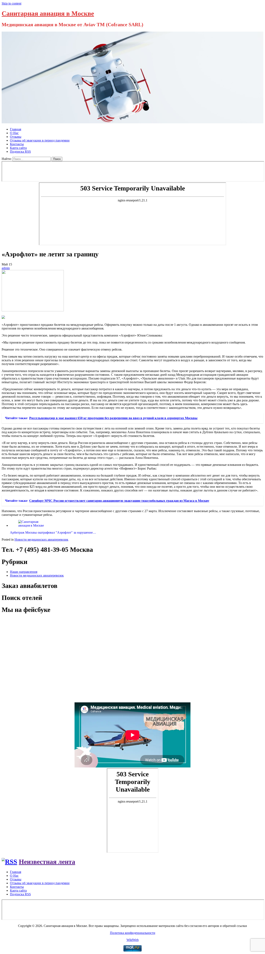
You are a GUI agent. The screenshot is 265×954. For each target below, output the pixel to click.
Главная (15, 129)
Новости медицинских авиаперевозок (41, 539)
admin (6, 268)
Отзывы (15, 136)
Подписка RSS (20, 151)
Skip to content (11, 3)
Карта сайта (18, 148)
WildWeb (132, 940)
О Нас (14, 133)
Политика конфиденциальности (132, 933)
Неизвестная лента (47, 861)
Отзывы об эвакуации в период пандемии (40, 140)
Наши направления (23, 571)
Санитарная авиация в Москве (48, 13)
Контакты (17, 144)
